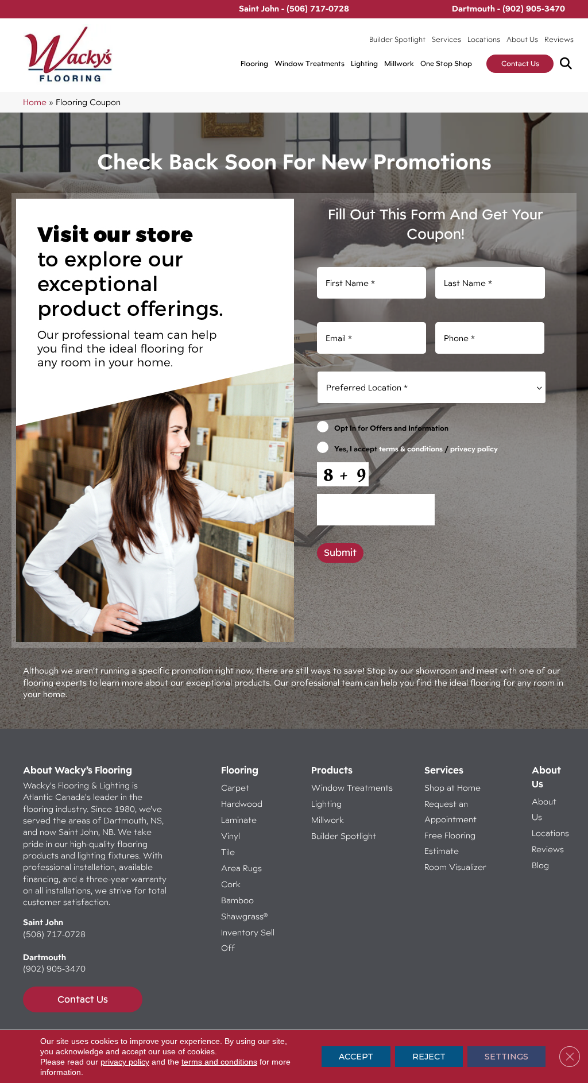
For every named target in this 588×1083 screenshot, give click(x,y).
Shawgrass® (244, 916)
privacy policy (474, 449)
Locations (483, 39)
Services (446, 39)
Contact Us (520, 63)
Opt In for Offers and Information (391, 428)
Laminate (239, 820)
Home (35, 102)
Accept (356, 1056)
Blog (540, 865)
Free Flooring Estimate (449, 843)
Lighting (364, 63)
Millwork (399, 63)
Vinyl (230, 836)
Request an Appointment (450, 811)
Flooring (254, 63)
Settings (506, 1056)
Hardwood (241, 804)
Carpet (235, 787)
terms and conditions (219, 1061)
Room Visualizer (455, 867)
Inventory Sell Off (247, 940)
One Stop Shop (446, 63)
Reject (429, 1056)
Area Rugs (241, 868)
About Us (522, 39)
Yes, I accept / (416, 448)
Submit (340, 552)
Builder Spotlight (397, 39)
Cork (231, 884)
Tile (228, 852)
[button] (568, 64)
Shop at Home (452, 787)
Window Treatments (309, 63)
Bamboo (237, 900)
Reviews (559, 39)
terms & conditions (411, 449)
